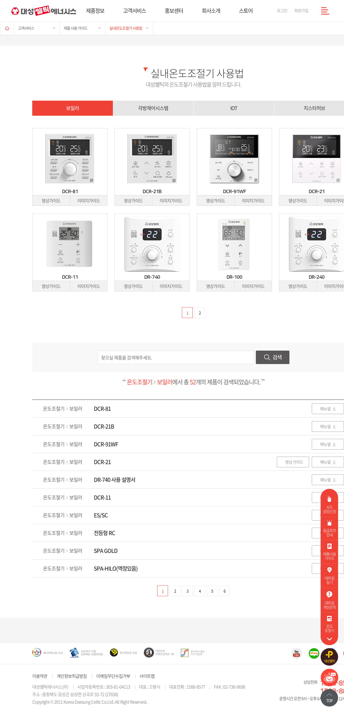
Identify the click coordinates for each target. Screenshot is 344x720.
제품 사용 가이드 (75, 28)
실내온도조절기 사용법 (125, 28)
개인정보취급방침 (72, 676)
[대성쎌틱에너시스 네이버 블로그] (314, 653)
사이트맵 (147, 676)
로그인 (282, 10)
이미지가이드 (88, 200)
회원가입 (301, 10)
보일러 (72, 108)
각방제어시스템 (153, 108)
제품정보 (95, 11)
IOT (233, 108)
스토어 (246, 11)
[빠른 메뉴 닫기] (329, 639)
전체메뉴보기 (325, 11)
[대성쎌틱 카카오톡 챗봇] (329, 684)
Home (7, 28)
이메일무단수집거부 (113, 676)
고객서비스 (134, 11)
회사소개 (211, 11)
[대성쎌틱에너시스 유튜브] (296, 653)
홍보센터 (174, 11)
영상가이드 (51, 200)
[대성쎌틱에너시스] (43, 10)
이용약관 (39, 676)
